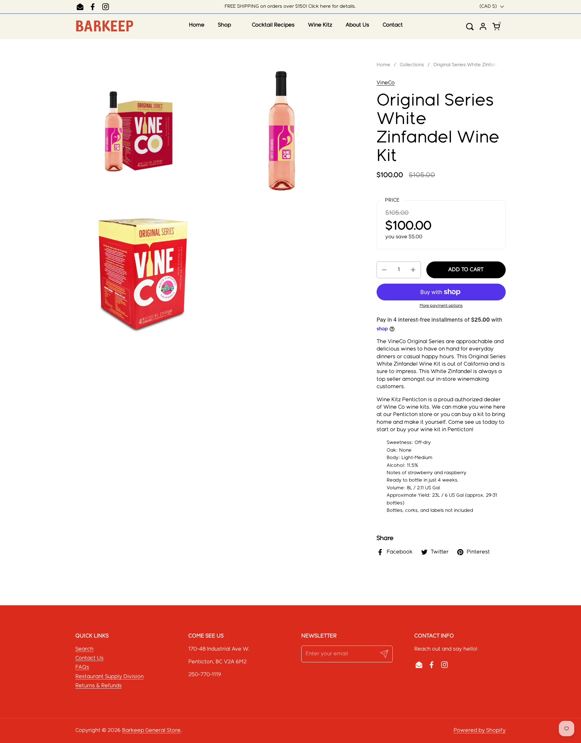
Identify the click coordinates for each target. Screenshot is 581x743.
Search (84, 649)
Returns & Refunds (98, 685)
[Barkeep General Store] (104, 26)
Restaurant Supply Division (109, 676)
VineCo (386, 82)
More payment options (441, 305)
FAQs (82, 667)
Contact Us (89, 658)
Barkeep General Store (151, 730)
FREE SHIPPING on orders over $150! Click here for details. (290, 6)
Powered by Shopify (480, 730)
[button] (472, 26)
